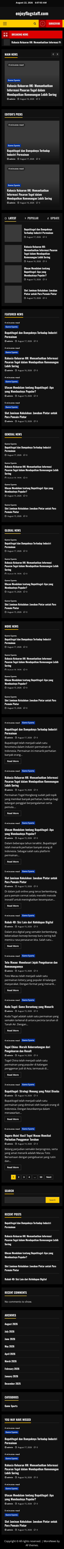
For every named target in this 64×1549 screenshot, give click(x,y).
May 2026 (9, 1346)
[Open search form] (35, 24)
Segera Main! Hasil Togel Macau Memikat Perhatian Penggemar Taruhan (28, 1137)
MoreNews (50, 1541)
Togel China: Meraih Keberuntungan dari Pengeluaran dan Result (27, 1049)
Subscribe (54, 23)
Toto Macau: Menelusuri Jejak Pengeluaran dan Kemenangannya (31, 964)
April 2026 (10, 1354)
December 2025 (13, 1383)
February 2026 (12, 1369)
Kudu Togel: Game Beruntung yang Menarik (29, 1007)
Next (48, 1177)
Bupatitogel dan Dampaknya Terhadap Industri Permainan (28, 153)
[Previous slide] (53, 54)
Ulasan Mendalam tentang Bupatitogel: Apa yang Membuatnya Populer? (13, 274)
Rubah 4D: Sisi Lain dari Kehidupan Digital (29, 922)
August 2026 (11, 1324)
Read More (14, 761)
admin (12, 99)
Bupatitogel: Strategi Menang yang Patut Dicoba (32, 1091)
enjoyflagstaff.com (32, 13)
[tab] (10, 218)
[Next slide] (57, 54)
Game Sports (14, 80)
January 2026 (11, 1376)
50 (41, 1177)
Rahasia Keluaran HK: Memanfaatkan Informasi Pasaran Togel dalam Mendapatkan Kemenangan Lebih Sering (32, 90)
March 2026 (11, 1361)
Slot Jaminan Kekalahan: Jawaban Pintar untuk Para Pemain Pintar (13, 294)
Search (9, 1191)
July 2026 (9, 1331)
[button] (5, 23)
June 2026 (10, 1339)
